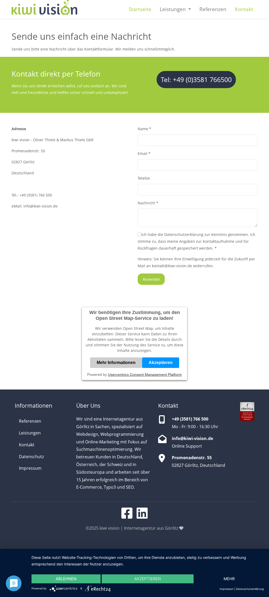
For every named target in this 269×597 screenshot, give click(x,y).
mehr (229, 578)
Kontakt (244, 9)
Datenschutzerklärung (250, 588)
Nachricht (148, 202)
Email (144, 153)
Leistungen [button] (173, 9)
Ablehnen (66, 578)
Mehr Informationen (116, 362)
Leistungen (30, 433)
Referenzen (212, 9)
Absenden (151, 279)
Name (144, 128)
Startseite (140, 9)
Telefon (144, 178)
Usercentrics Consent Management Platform (145, 374)
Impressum (30, 468)
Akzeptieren (161, 362)
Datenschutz (31, 456)
